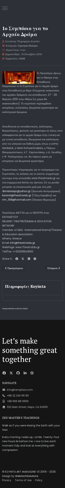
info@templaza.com (20, 390)
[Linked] (25, 373)
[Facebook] (16, 259)
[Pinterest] (35, 259)
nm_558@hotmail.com (16, 200)
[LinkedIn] (29, 259)
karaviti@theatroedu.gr (16, 195)
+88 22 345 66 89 (18, 395)
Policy (38, 480)
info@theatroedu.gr (22, 243)
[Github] (18, 373)
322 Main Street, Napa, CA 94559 (27, 407)
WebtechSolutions (26, 476)
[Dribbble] (32, 373)
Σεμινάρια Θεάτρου (28, 45)
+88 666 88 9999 (18, 401)
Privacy (6, 480)
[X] (23, 259)
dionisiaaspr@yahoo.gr (16, 191)
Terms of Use (23, 480)
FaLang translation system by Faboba (15, 309)
